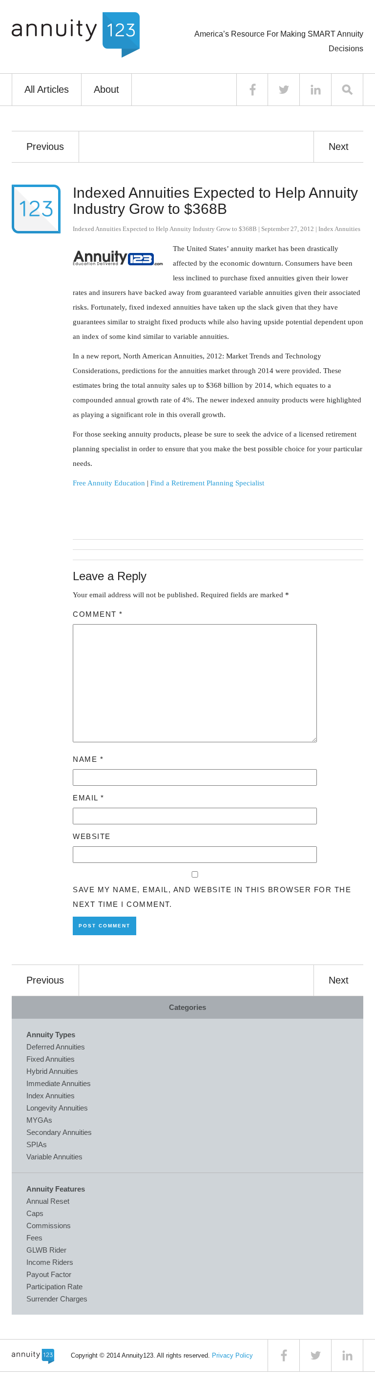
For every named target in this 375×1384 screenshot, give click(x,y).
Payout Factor (48, 1274)
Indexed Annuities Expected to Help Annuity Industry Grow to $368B (215, 201)
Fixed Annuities (50, 1059)
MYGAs (39, 1120)
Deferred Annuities (55, 1047)
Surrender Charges (56, 1299)
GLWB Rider (46, 1250)
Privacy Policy (232, 1355)
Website (92, 836)
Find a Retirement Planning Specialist (207, 483)
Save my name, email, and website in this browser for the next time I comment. (212, 896)
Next (339, 146)
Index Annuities (339, 228)
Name (88, 759)
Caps (34, 1213)
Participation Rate (54, 1286)
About (106, 89)
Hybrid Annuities (52, 1071)
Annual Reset (47, 1201)
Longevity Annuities (57, 1108)
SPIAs (36, 1144)
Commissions (48, 1225)
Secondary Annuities (59, 1132)
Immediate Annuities (58, 1083)
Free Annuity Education (109, 483)
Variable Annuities (54, 1157)
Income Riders (49, 1262)
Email (88, 798)
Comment (98, 614)
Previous (45, 146)
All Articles (46, 89)
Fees (34, 1238)
